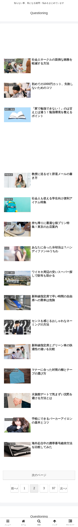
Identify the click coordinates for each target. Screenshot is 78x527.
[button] (70, 461)
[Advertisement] (39, 41)
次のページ (39, 475)
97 (53, 488)
